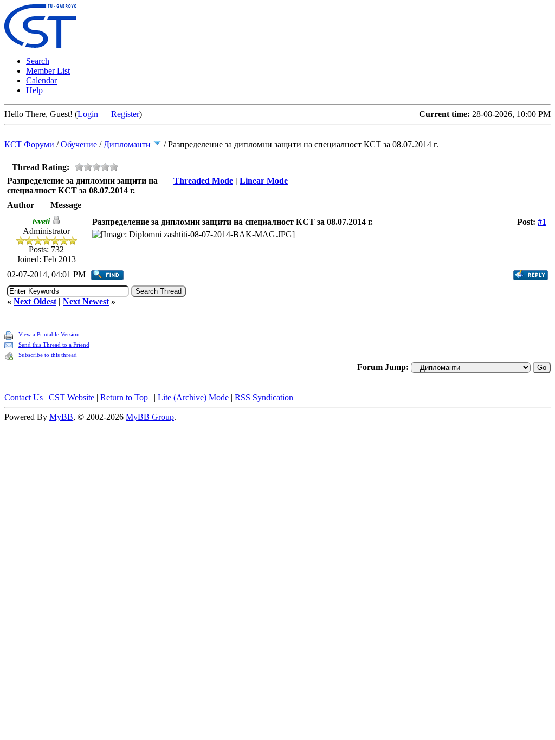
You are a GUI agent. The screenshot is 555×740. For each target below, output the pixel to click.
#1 (542, 221)
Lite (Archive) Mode (193, 397)
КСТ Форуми (29, 144)
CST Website (71, 397)
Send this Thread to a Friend (53, 344)
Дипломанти (127, 144)
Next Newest (86, 301)
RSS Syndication (264, 397)
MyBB (61, 416)
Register (125, 114)
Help (34, 90)
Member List (48, 70)
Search (37, 61)
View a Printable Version (49, 334)
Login (88, 114)
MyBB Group (150, 416)
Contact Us (23, 397)
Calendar (41, 80)
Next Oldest (35, 301)
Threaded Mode (203, 180)
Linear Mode (264, 180)
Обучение (79, 144)
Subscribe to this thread (47, 355)
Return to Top (124, 397)
